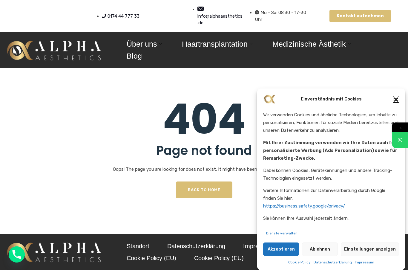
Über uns (142, 44)
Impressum (364, 262)
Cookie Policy (299, 262)
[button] (396, 99)
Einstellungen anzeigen (370, 249)
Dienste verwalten (281, 233)
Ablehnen (320, 249)
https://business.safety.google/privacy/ (304, 206)
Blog (134, 56)
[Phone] (17, 254)
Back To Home (204, 189)
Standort (138, 246)
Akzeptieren (281, 249)
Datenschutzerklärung (333, 262)
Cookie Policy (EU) (151, 258)
